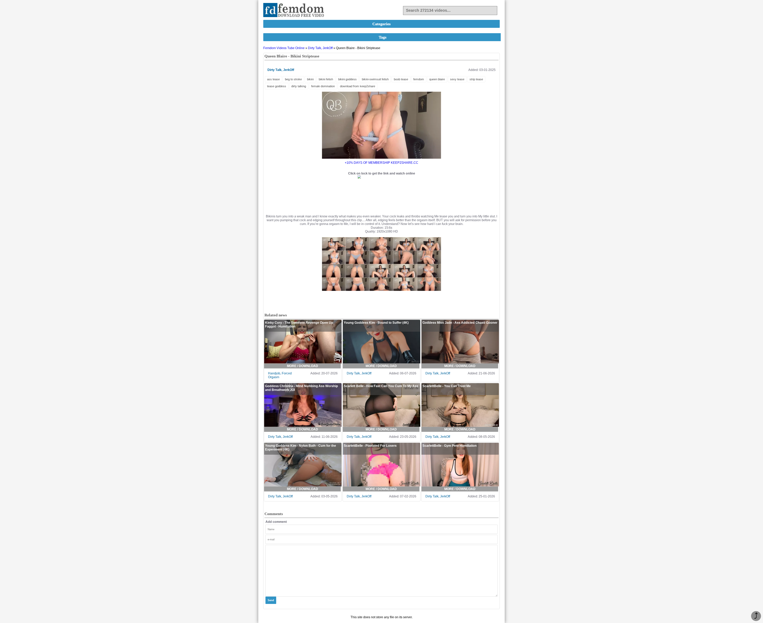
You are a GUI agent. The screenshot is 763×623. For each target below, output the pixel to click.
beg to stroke (293, 79)
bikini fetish (326, 79)
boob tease (401, 79)
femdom (418, 79)
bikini (310, 79)
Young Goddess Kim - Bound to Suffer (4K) (376, 322)
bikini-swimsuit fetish (375, 79)
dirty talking (298, 86)
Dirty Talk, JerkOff (320, 48)
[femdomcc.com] (294, 10)
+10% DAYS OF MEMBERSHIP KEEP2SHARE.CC (381, 162)
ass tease (273, 79)
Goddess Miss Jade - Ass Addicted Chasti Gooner (459, 322)
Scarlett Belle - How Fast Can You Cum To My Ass (381, 386)
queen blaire (437, 79)
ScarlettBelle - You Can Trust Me (446, 386)
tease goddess (276, 86)
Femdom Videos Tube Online (284, 48)
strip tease (476, 79)
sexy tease (457, 79)
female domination (323, 86)
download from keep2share (357, 86)
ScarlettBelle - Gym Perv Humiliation (449, 445)
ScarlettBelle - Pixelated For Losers (370, 445)
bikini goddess (347, 79)
